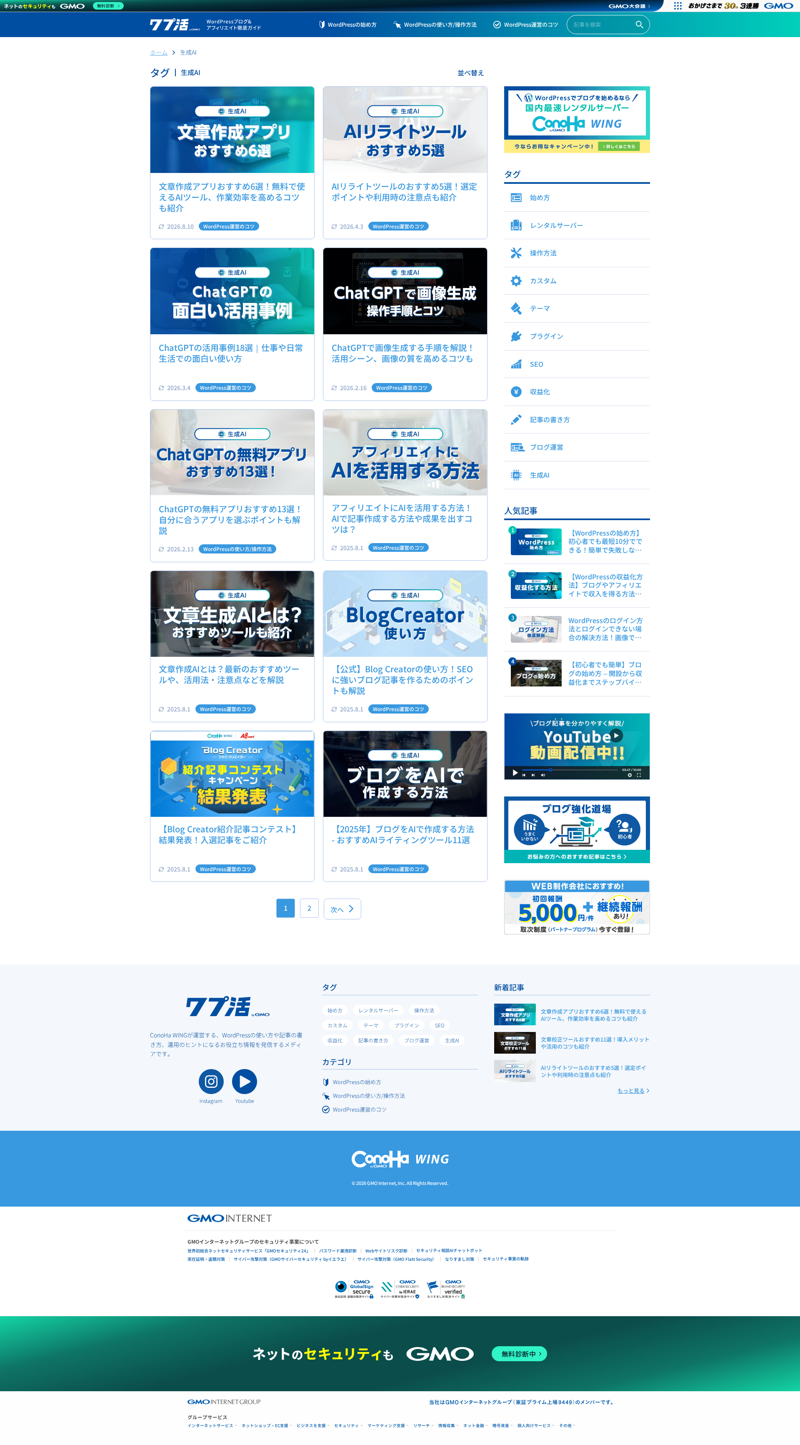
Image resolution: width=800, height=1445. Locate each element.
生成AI (452, 1040)
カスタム (338, 1025)
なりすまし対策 (459, 1259)
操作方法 (424, 1010)
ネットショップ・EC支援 (265, 1425)
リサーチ (421, 1425)
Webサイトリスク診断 (386, 1250)
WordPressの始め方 (352, 24)
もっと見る (631, 1090)
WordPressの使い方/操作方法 (440, 24)
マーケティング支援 (386, 1425)
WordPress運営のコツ (531, 24)
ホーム (159, 52)
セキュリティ (346, 1425)
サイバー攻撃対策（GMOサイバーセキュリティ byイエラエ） (291, 1259)
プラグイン (406, 1025)
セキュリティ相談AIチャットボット (449, 1250)
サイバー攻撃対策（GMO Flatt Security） (397, 1259)
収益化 (335, 1040)
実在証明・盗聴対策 (206, 1259)
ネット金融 (473, 1425)
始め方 (335, 1010)
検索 (640, 24)
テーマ (370, 1025)
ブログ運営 (416, 1040)
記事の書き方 (373, 1040)
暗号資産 (500, 1425)
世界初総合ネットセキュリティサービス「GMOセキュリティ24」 (249, 1250)
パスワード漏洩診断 (338, 1250)
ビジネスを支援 (311, 1425)
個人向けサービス (534, 1425)
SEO (440, 1025)
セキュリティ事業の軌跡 (506, 1258)
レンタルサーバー (378, 1010)
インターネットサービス (210, 1425)
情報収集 (446, 1425)
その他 (565, 1425)
